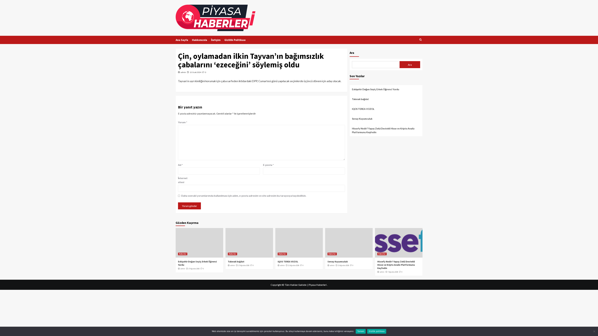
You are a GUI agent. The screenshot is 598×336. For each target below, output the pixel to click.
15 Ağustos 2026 (343, 265)
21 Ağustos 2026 (293, 265)
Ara (352, 53)
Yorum (182, 122)
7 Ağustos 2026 (393, 272)
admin (183, 72)
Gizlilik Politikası (235, 40)
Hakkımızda (199, 40)
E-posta (268, 164)
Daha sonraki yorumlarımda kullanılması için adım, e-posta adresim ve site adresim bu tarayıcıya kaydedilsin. (243, 195)
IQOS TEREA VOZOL (363, 108)
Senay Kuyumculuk (362, 118)
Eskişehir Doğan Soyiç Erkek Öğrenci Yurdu (375, 89)
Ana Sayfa (182, 40)
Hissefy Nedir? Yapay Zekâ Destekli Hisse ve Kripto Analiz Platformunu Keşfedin (383, 130)
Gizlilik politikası (377, 331)
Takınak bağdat (360, 99)
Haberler (182, 254)
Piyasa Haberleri (318, 284)
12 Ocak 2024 (195, 72)
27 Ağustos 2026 (193, 269)
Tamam (360, 331)
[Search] (420, 39)
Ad (180, 164)
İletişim (216, 40)
